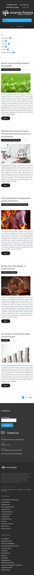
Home (12, 26)
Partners (19, 489)
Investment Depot (6, 548)
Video (2, 46)
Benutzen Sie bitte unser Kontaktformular (12, 439)
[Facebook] (12, 2)
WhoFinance (9, 7)
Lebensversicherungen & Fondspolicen (11, 565)
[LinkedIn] (18, 2)
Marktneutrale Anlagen (7, 562)
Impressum (4, 489)
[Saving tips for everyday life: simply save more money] (15, 353)
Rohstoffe (4, 555)
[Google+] (15, 2)
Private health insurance (7, 507)
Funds (2, 41)
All (2, 35)
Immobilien (4, 550)
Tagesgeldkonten (6, 560)
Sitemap (28, 489)
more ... (6, 118)
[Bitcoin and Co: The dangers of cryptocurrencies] (15, 285)
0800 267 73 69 (12, 4)
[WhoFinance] (21, 2)
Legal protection (5, 509)
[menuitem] (24, 7)
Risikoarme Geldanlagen (7, 543)
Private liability (5, 502)
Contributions (5, 38)
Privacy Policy (12, 489)
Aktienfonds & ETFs (6, 541)
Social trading (5, 538)
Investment (4, 44)
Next (30, 397)
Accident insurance (6, 514)
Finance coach (5, 526)
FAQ (24, 489)
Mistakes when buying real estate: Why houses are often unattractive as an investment (16, 134)
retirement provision (6, 52)
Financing (3, 521)
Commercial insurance (7, 523)
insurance (3, 49)
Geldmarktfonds (5, 570)
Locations (4, 490)
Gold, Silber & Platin (6, 567)
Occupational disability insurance (10, 499)
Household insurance (6, 511)
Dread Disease (5, 516)
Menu (4, 20)
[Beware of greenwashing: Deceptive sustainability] (15, 83)
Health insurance (5, 504)
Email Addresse (6, 417)
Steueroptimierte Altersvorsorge (10, 546)
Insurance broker (5, 528)
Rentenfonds (4, 558)
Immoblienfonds (5, 553)
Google (16, 7)
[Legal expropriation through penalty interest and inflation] (15, 219)
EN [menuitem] (28, 7)
